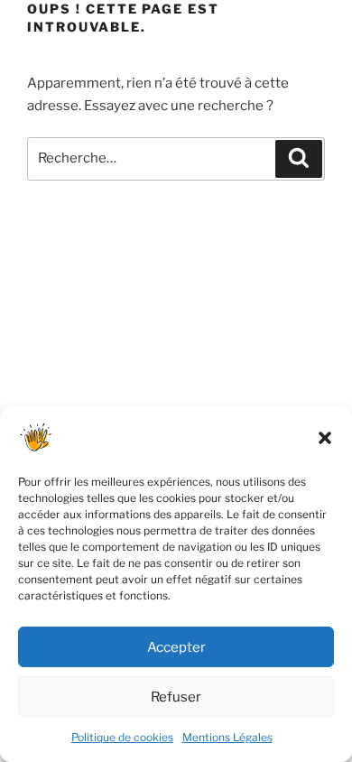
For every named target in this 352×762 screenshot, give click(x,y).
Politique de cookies (122, 737)
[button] (325, 438)
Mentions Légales (227, 737)
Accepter (176, 647)
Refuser (176, 697)
